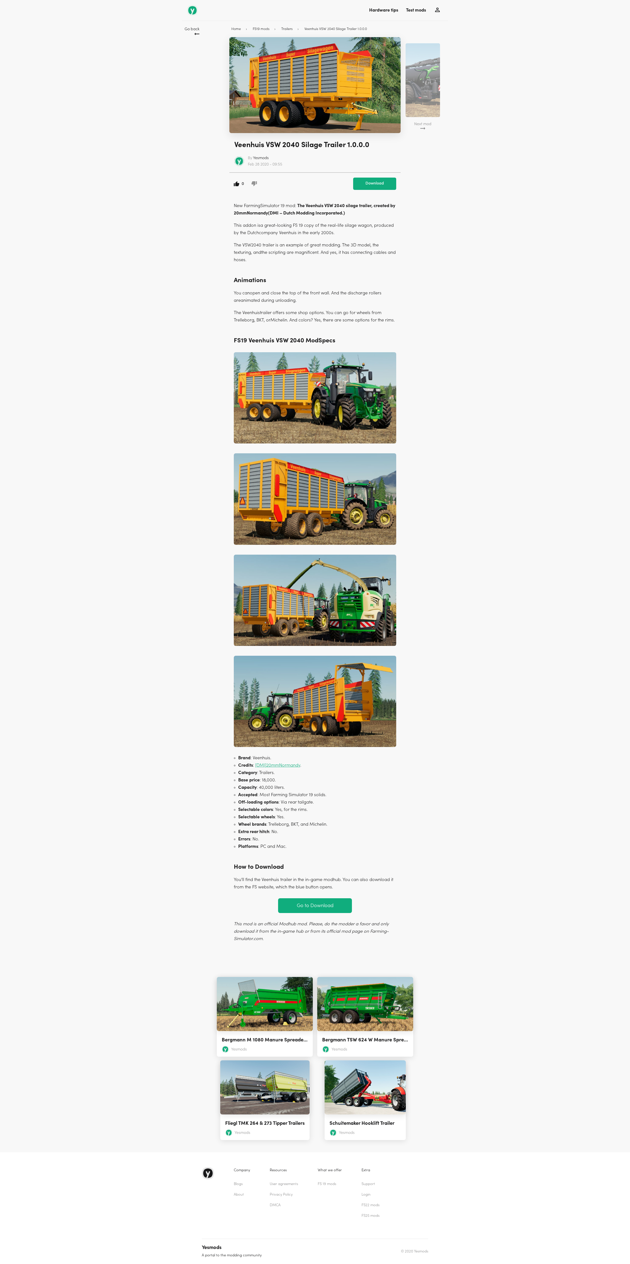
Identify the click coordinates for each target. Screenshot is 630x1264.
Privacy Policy (281, 1194)
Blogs (238, 1184)
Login (366, 1194)
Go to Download (315, 905)
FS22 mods (370, 1205)
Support (368, 1184)
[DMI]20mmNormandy (277, 765)
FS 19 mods (327, 1184)
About (239, 1194)
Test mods (416, 10)
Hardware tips (383, 10)
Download (374, 183)
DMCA (275, 1205)
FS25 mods (370, 1216)
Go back (192, 29)
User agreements (284, 1184)
